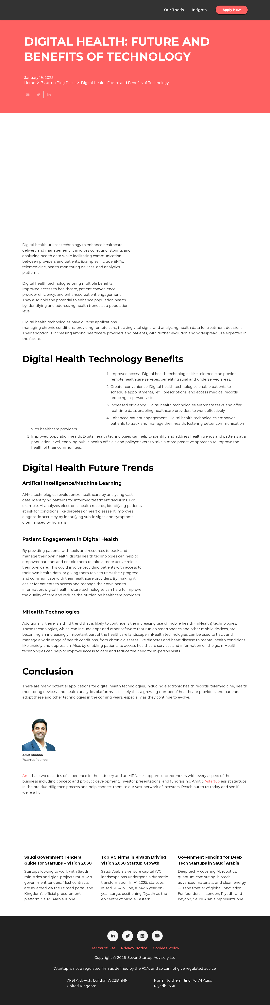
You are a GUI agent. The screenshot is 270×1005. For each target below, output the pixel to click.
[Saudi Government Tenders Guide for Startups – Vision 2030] (54, 838)
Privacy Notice (134, 948)
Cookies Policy (166, 948)
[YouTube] (157, 936)
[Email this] (27, 94)
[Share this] (49, 94)
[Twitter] (127, 936)
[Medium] (142, 936)
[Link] (42, 10)
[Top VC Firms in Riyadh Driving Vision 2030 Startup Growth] (130, 838)
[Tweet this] (38, 94)
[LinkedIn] (112, 936)
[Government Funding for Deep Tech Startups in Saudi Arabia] (207, 838)
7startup (212, 781)
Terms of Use (103, 948)
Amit (26, 776)
